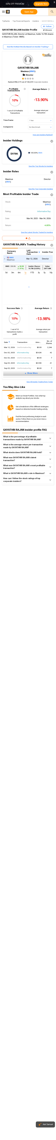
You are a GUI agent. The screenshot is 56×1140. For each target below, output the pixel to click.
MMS (32, 71)
